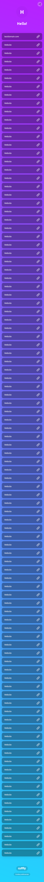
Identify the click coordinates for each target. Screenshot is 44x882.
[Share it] (40, 4)
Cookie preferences (22, 874)
